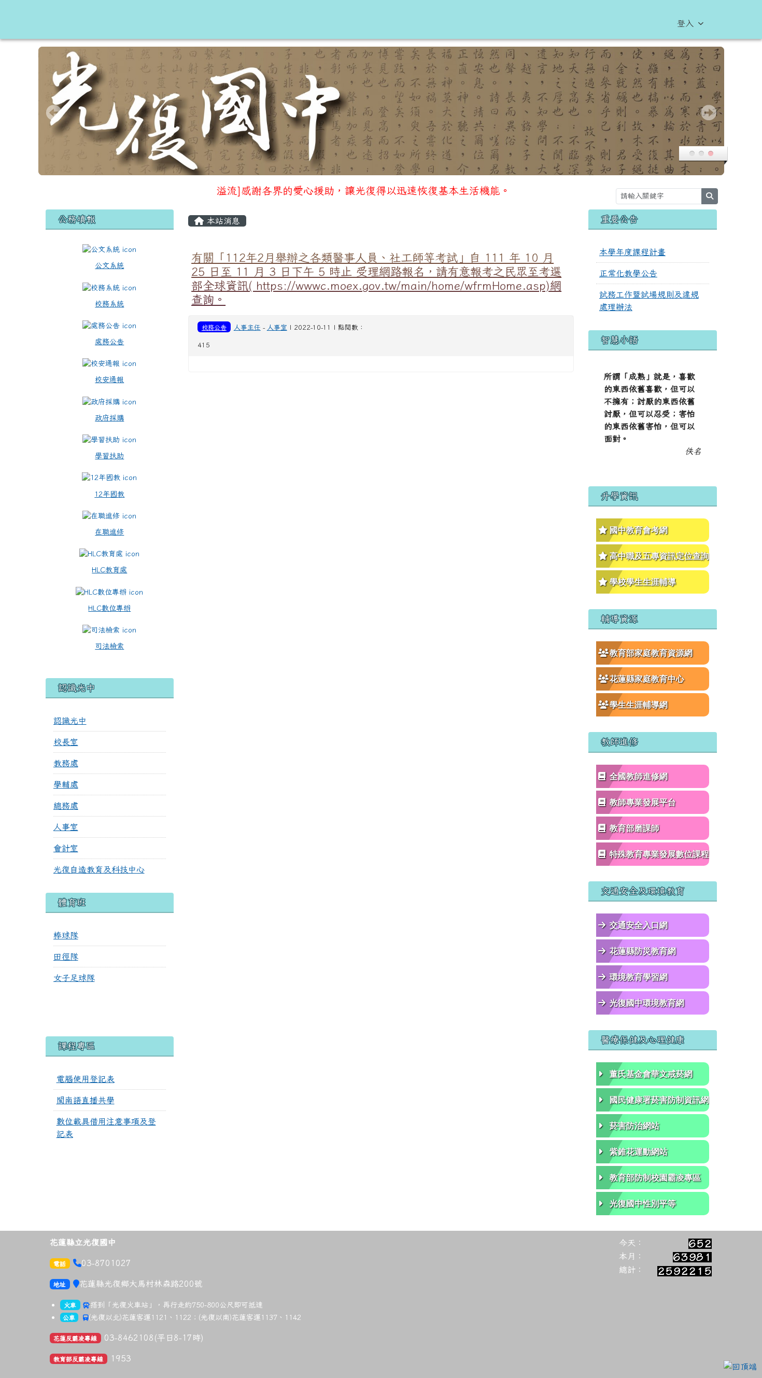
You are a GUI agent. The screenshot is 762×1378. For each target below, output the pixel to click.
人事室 (65, 827)
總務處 (65, 806)
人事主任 (247, 327)
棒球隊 (65, 935)
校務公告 (214, 327)
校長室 (65, 742)
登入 (685, 23)
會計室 (65, 848)
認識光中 (70, 720)
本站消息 (222, 221)
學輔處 (65, 784)
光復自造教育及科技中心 (99, 869)
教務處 (65, 763)
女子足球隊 (74, 978)
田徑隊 (65, 956)
